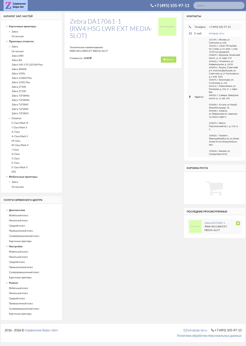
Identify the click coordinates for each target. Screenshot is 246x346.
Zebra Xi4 (17, 60)
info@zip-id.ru (216, 33)
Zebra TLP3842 (20, 104)
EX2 (14, 171)
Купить (170, 59)
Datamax (16, 118)
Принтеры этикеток (21, 41)
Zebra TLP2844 (20, 109)
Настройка (15, 246)
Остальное (18, 36)
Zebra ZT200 (19, 91)
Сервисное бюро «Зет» (41, 330)
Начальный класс (18, 220)
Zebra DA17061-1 (215, 222)
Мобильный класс (18, 215)
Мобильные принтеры (22, 176)
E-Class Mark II (20, 167)
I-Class (15, 149)
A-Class (16, 131)
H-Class (16, 154)
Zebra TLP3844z (21, 95)
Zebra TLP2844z (21, 100)
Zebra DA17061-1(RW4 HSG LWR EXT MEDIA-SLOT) (111, 28)
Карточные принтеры (22, 26)
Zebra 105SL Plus (21, 82)
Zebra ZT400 (19, 86)
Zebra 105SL (18, 73)
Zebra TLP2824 (20, 113)
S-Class (15, 158)
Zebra (14, 31)
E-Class (15, 162)
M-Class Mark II (20, 145)
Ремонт (13, 282)
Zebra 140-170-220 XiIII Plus (27, 64)
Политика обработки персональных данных (209, 336)
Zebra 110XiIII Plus (22, 78)
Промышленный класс (21, 230)
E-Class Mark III (20, 122)
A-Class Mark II (20, 136)
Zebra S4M (17, 55)
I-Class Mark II (19, 127)
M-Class (16, 140)
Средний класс (17, 225)
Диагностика (16, 210)
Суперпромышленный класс (24, 235)
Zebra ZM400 (19, 69)
